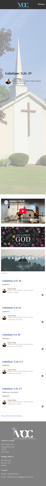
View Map (5, 452)
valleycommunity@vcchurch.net (20, 477)
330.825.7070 (13, 474)
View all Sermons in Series (11, 416)
